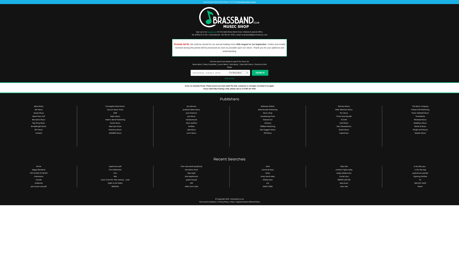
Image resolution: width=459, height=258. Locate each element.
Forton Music (115, 123)
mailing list (212, 32)
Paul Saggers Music (268, 130)
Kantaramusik (191, 119)
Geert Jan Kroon (115, 126)
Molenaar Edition (268, 106)
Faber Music (115, 116)
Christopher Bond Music (115, 106)
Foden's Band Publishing (115, 119)
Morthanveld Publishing (267, 109)
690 (191, 183)
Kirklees (191, 126)
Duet (268, 166)
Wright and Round (420, 130)
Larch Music (191, 133)
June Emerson (191, 113)
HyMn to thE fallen (115, 183)
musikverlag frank (267, 116)
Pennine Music (344, 106)
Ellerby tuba (268, 180)
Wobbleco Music (420, 123)
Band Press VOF (39, 116)
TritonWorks (420, 116)
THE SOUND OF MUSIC (39, 173)
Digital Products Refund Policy (248, 202)
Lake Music (191, 130)
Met (115, 176)
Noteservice (267, 119)
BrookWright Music (38, 126)
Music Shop (267, 113)
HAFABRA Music (115, 133)
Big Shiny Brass (39, 123)
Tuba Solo (344, 166)
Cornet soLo (344, 176)
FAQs (232, 202)
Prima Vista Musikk (344, 116)
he (420, 180)
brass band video (268, 176)
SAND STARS (268, 186)
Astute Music (39, 113)
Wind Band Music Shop (246, 2)
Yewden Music (420, 133)
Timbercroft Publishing (420, 109)
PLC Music (344, 113)
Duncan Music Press (115, 109)
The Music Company (420, 106)
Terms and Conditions (207, 202)
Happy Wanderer (39, 170)
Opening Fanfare (420, 176)
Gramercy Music (115, 130)
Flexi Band (234, 64)
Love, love (344, 186)
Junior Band (223, 64)
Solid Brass (344, 123)
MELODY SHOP (420, 183)
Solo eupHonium (191, 176)
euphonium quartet (420, 173)
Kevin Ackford (191, 123)
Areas (267, 173)
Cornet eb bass (268, 170)
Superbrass (344, 133)
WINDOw (115, 186)
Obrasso (267, 123)
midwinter (39, 183)
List (267, 183)
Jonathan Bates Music (191, 109)
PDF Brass (268, 133)
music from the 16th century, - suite (115, 180)
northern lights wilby (344, 170)
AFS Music (39, 109)
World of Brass (420, 126)
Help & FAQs (230, 78)
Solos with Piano (246, 64)
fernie (38, 166)
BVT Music (39, 130)
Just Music (191, 116)
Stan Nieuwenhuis (344, 126)
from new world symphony (191, 166)
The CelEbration (115, 170)
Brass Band (197, 64)
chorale (39, 180)
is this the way (420, 170)
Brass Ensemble (210, 64)
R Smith (344, 119)
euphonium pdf (115, 166)
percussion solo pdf (39, 186)
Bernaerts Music (38, 119)
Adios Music (39, 106)
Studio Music (344, 130)
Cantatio (38, 133)
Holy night (191, 173)
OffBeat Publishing (267, 126)
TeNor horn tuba (191, 186)
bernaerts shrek (191, 170)
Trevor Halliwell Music (420, 113)
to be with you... (420, 166)
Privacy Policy (223, 202)
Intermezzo (38, 176)
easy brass (344, 183)
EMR (115, 113)
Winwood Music (420, 119)
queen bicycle (191, 180)
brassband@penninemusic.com (254, 35)
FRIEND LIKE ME (344, 180)
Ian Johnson (191, 106)
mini (115, 173)
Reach (420, 186)
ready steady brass (344, 173)
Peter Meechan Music (344, 109)
